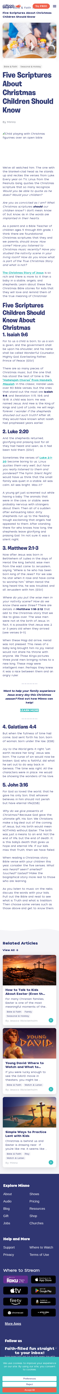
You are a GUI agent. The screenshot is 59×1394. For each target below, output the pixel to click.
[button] (54, 6)
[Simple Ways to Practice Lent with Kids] (29, 1132)
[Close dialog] (56, 1348)
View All (9, 950)
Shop (33, 1216)
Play (27, 1154)
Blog (6, 1208)
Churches (36, 1223)
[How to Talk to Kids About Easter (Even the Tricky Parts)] (29, 990)
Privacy (8, 1254)
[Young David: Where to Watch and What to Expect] (29, 1061)
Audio (7, 1201)
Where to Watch (41, 1247)
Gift (6, 1216)
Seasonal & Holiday (30, 67)
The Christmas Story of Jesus (23, 272)
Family (28, 1012)
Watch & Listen (33, 1085)
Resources (37, 1208)
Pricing (34, 1201)
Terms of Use (39, 1254)
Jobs (6, 1223)
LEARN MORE (29, 710)
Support (9, 1247)
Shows (34, 1194)
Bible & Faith (10, 67)
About (7, 1194)
